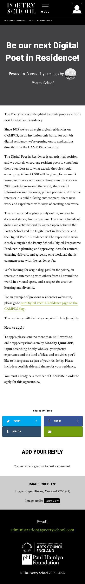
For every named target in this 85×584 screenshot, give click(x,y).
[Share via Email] (63, 431)
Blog (13, 21)
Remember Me (43, 60)
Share (65, 421)
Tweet (25, 421)
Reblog (16, 431)
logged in (38, 466)
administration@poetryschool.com (42, 530)
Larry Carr (52, 500)
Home (6, 21)
